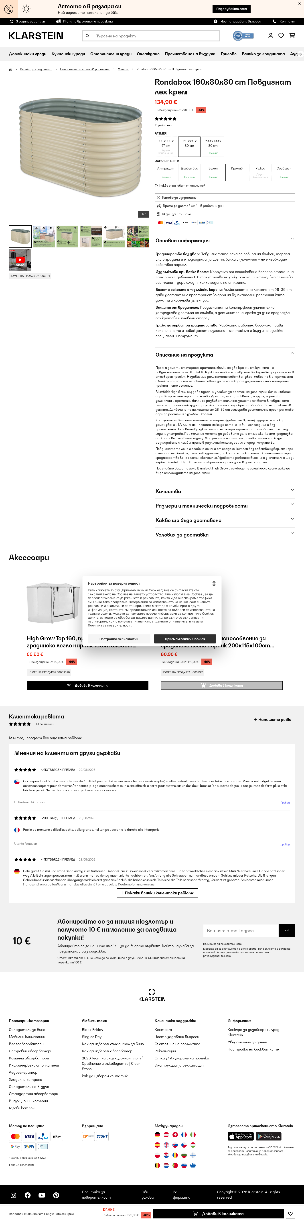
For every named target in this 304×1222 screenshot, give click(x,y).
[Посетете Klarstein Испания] (157, 1145)
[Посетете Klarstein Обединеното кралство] (166, 1145)
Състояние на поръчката (178, 1044)
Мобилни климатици (27, 1036)
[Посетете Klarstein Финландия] (193, 1155)
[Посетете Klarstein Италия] (193, 1134)
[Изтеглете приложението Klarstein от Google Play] (269, 1136)
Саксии (123, 69)
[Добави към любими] (290, 1213)
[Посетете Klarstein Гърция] (193, 1165)
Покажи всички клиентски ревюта (159, 893)
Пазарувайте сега (231, 9)
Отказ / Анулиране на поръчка (182, 1058)
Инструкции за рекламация (179, 1065)
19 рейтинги (163, 125)
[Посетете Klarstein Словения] (184, 1165)
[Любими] (281, 36)
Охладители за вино (27, 1029)
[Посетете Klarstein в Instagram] (13, 1195)
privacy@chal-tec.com (217, 955)
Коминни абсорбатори (29, 1058)
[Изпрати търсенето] (87, 36)
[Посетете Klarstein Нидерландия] (166, 1165)
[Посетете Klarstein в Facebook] (27, 1195)
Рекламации (165, 1051)
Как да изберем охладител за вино (113, 1044)
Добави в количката (222, 1213)
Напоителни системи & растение (85, 69)
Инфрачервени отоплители (34, 1065)
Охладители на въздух (29, 1086)
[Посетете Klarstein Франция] (184, 1134)
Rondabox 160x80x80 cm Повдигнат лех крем (169, 69)
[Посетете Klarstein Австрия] (166, 1134)
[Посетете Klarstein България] (184, 1155)
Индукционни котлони (28, 1101)
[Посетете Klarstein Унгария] (193, 1145)
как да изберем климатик (105, 1076)
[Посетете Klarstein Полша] (157, 1155)
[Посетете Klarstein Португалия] (175, 1165)
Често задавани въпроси (241, 21)
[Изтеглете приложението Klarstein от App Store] (241, 1136)
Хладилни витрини (25, 1079)
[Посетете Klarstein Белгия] (157, 1165)
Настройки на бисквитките (253, 1049)
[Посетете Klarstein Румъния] (175, 1155)
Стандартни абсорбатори (33, 1093)
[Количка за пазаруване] (292, 36)
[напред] (300, 54)
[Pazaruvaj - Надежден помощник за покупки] (243, 35)
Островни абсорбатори (30, 1051)
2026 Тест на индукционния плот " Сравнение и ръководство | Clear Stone (112, 1063)
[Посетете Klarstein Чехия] (184, 1145)
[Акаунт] (270, 36)
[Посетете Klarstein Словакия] (175, 1145)
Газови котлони (22, 1108)
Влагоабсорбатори (26, 1044)
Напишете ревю (274, 719)
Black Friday (92, 1029)
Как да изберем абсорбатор (107, 1051)
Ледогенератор (23, 1072)
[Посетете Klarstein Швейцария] (175, 1134)
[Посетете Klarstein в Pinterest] (56, 1195)
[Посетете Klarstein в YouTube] (41, 1195)
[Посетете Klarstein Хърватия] (166, 1155)
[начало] (14, 69)
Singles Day (91, 1036)
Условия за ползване (241, 1154)
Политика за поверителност (222, 943)
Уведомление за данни (247, 1042)
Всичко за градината (36, 69)
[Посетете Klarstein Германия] (157, 1134)
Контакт (287, 21)
